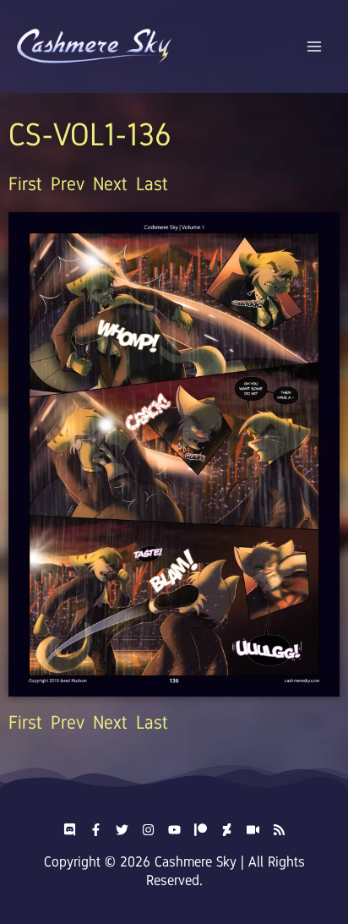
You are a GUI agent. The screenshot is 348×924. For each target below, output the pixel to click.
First (25, 183)
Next (110, 183)
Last (152, 183)
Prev (67, 183)
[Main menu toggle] (314, 47)
